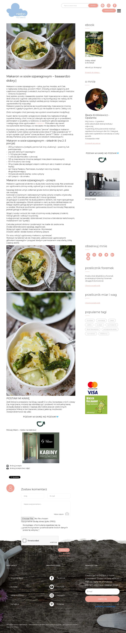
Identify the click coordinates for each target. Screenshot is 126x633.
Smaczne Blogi (17, 578)
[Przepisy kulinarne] (96, 405)
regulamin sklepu (12, 627)
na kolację (101, 320)
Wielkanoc (104, 334)
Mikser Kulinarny (17, 595)
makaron (40, 123)
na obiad (90, 320)
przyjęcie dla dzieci (110, 329)
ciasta (112, 320)
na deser (99, 325)
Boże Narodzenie (93, 329)
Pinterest (60, 604)
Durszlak (14, 587)
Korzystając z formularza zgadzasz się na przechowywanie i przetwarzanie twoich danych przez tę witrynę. (45, 527)
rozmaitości (91, 334)
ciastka (89, 325)
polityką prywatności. (105, 606)
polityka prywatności (57, 624)
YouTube (60, 587)
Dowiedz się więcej (92, 143)
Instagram (61, 595)
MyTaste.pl (15, 604)
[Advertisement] (103, 222)
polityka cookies (71, 624)
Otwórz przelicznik (92, 285)
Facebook (61, 578)
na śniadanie (111, 325)
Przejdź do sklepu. (92, 72)
